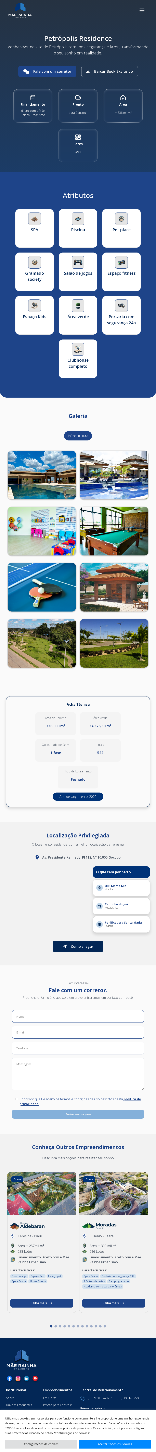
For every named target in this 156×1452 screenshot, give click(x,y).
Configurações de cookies (41, 1444)
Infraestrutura (78, 436)
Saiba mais (39, 1303)
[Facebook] (9, 1379)
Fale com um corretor (52, 71)
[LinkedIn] (26, 1379)
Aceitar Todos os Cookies (115, 1444)
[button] (51, 1326)
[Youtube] (35, 1379)
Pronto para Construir (57, 1405)
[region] (78, 1431)
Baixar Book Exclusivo (113, 71)
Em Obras (49, 1398)
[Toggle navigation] (141, 10)
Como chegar (82, 946)
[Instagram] (18, 1379)
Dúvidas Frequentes (19, 1405)
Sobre (10, 1398)
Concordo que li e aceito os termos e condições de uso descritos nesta (80, 1101)
